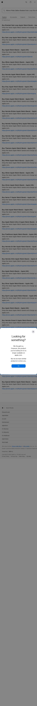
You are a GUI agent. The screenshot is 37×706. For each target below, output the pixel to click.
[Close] (33, 332)
